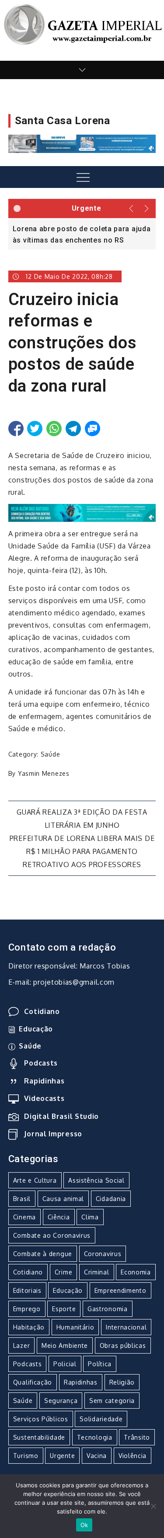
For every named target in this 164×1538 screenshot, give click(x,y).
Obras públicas (123, 1345)
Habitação (29, 1327)
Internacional (126, 1327)
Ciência (59, 1217)
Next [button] (147, 208)
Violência (133, 1455)
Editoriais (27, 1290)
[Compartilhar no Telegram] (73, 428)
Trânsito (137, 1437)
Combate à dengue (42, 1253)
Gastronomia (107, 1308)
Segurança (60, 1400)
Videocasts (44, 1098)
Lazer (21, 1345)
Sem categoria (112, 1400)
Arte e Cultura (35, 1180)
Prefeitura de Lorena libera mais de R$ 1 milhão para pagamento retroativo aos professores (82, 851)
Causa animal (63, 1198)
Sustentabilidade (39, 1437)
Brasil (22, 1198)
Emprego (27, 1308)
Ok (84, 1524)
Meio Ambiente (65, 1345)
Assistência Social (96, 1180)
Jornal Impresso (53, 1133)
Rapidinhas (44, 1080)
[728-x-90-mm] (82, 512)
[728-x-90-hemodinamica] (82, 143)
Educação (36, 1028)
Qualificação (32, 1382)
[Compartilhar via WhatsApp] (54, 428)
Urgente (62, 1455)
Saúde (50, 754)
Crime (64, 1272)
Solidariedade (101, 1419)
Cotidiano (41, 1011)
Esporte (64, 1308)
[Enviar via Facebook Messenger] (92, 428)
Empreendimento (120, 1290)
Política (100, 1364)
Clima (90, 1217)
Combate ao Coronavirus (52, 1235)
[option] (82, 234)
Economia (136, 1272)
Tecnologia (94, 1437)
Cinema (24, 1217)
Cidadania (111, 1198)
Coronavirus (103, 1253)
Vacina (97, 1455)
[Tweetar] (34, 428)
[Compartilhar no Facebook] (16, 428)
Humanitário (75, 1327)
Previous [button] (131, 208)
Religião (122, 1382)
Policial (65, 1364)
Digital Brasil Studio (61, 1116)
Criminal (96, 1272)
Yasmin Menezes (44, 773)
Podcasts (41, 1063)
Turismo (25, 1455)
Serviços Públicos (40, 1419)
